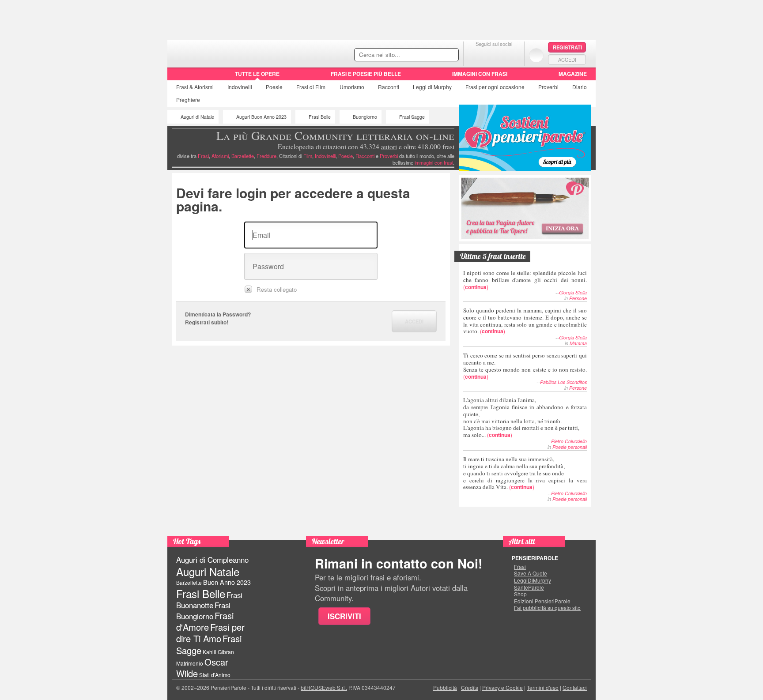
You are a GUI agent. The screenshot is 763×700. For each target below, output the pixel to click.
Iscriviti (344, 616)
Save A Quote (530, 573)
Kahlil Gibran (218, 651)
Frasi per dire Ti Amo (210, 633)
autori (389, 146)
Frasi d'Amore (205, 621)
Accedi (567, 59)
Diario (579, 86)
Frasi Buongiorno (203, 610)
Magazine (573, 74)
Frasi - (228, 52)
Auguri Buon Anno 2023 (261, 116)
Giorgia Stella (573, 292)
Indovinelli (239, 86)
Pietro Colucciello (569, 441)
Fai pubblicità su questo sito (547, 607)
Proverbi (548, 86)
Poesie (274, 86)
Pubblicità (445, 687)
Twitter (494, 55)
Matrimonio (189, 663)
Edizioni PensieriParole (542, 601)
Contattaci (575, 687)
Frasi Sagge (412, 116)
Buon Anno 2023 (227, 582)
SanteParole (529, 587)
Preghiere (188, 99)
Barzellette (242, 155)
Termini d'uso (543, 687)
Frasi (195, 86)
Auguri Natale (207, 571)
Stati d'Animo (214, 674)
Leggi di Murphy (432, 86)
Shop (520, 594)
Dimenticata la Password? (218, 314)
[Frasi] (180, 76)
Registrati (567, 47)
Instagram (511, 55)
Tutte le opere (257, 74)
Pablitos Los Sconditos (563, 382)
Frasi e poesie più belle (366, 74)
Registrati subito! (206, 322)
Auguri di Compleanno (212, 559)
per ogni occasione (495, 86)
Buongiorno (365, 116)
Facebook (476, 55)
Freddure (266, 155)
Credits (469, 687)
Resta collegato (277, 289)
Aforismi (220, 155)
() (525, 279)
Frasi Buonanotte (209, 600)
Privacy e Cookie (502, 687)
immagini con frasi (434, 162)
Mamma (578, 343)
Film (310, 86)
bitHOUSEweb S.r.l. (324, 687)
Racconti (388, 86)
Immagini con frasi (479, 74)
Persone (578, 298)
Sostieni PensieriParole (525, 138)
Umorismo (352, 86)
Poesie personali (569, 447)
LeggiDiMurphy (532, 580)
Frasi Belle (320, 116)
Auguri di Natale (197, 116)
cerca (433, 55)
